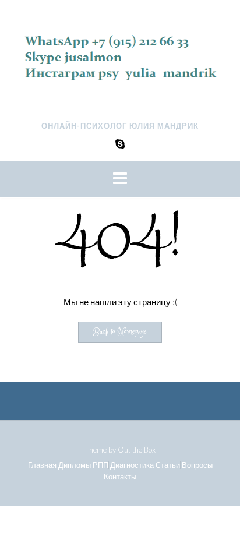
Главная (42, 465)
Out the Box (137, 449)
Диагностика (132, 465)
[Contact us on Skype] (120, 143)
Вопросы (197, 465)
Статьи (168, 465)
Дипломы (74, 465)
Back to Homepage (120, 332)
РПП (100, 465)
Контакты (120, 477)
